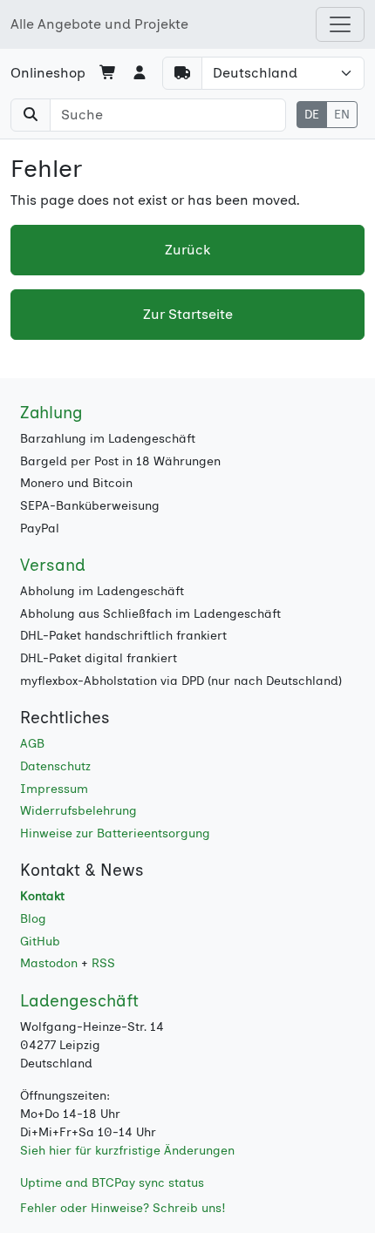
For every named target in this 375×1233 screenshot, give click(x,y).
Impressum (54, 789)
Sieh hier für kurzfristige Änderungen (127, 1150)
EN (342, 114)
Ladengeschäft (79, 1001)
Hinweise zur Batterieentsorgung (115, 833)
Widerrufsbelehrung (78, 810)
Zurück (187, 249)
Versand (52, 565)
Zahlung (51, 413)
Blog (33, 918)
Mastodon (49, 963)
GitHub (40, 941)
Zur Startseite (188, 314)
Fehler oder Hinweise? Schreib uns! (123, 1208)
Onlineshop (47, 72)
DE (311, 114)
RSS (103, 963)
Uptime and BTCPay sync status (112, 1182)
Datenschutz (55, 766)
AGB (32, 743)
